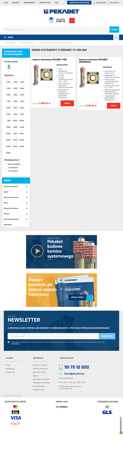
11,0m (8, 127)
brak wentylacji (14, 164)
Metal (6, 203)
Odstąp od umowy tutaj (12, 395)
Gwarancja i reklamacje (41, 379)
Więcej (67, 103)
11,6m (22, 127)
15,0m (8, 153)
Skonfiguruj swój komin (79, 3)
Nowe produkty (29, 3)
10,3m (15, 121)
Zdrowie (7, 214)
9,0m (8, 114)
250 (9, 68)
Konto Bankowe (38, 386)
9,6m (22, 114)
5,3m (15, 88)
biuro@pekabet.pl (74, 373)
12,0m (8, 133)
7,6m (22, 101)
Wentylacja (8, 225)
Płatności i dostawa (40, 365)
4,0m (8, 82)
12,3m (15, 133)
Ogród (6, 192)
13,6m (22, 140)
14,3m (15, 146)
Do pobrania (10, 372)
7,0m (9, 101)
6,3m (15, 95)
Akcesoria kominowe (11, 197)
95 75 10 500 (76, 367)
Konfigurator (10, 369)
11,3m (15, 127)
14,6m (21, 146)
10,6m (21, 121)
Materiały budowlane (11, 219)
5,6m (22, 88)
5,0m (8, 88)
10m (9, 121)
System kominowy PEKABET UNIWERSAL (93, 61)
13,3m (15, 140)
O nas (6, 3)
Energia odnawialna (11, 208)
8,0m (8, 108)
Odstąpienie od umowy (41, 383)
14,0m (8, 146)
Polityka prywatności (40, 369)
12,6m (22, 133)
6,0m (8, 95)
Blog (56, 3)
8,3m (15, 108)
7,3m (15, 101)
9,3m (15, 114)
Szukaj (114, 29)
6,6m (22, 95)
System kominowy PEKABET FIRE (49, 60)
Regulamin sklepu (39, 372)
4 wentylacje (13, 171)
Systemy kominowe (11, 186)
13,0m (8, 140)
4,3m (15, 82)
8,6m (22, 108)
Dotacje (35, 376)
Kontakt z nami (45, 3)
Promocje (15, 3)
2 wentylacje (13, 167)
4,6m (22, 82)
